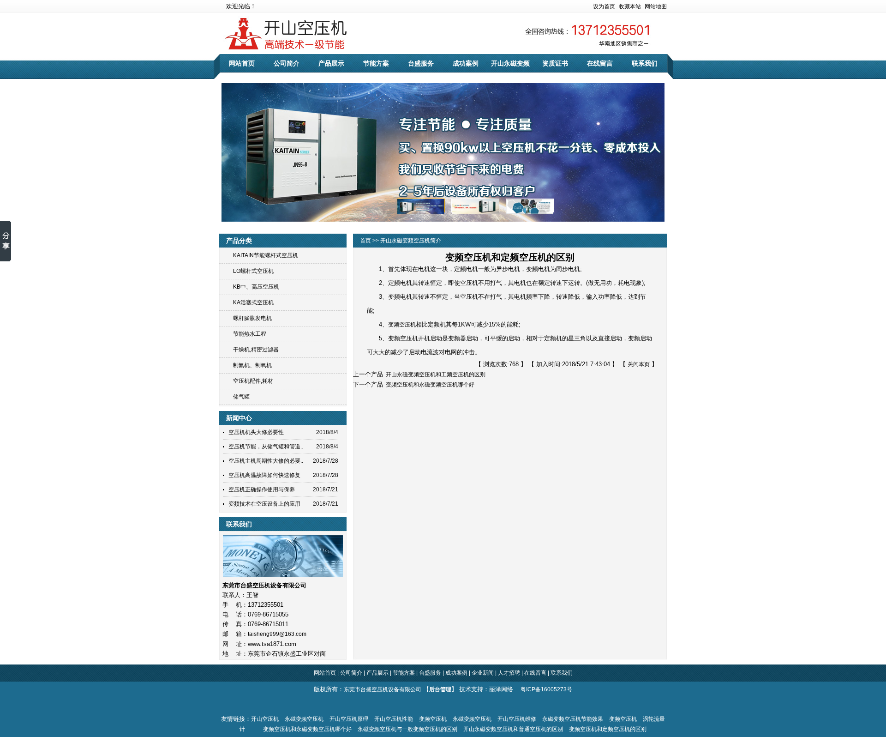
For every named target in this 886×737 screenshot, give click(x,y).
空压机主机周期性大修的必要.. (265, 461)
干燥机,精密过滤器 (256, 349)
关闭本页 (639, 364)
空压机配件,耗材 (253, 381)
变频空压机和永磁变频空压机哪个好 (428, 384)
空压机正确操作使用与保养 (261, 489)
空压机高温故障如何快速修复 (264, 475)
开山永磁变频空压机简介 (410, 240)
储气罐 (241, 396)
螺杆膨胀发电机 (252, 318)
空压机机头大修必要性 (256, 432)
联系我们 (645, 63)
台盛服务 (421, 63)
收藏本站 (630, 6)
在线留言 (600, 63)
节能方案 (376, 63)
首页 (366, 240)
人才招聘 (509, 673)
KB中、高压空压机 (256, 287)
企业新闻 (482, 673)
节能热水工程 (249, 334)
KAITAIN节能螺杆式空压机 (265, 255)
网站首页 (242, 63)
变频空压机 (402, 324)
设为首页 (604, 6)
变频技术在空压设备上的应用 (264, 504)
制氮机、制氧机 (252, 365)
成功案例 (466, 63)
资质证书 (555, 63)
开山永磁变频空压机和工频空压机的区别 (434, 374)
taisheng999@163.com (277, 634)
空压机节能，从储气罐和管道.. (265, 446)
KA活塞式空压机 (253, 302)
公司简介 (286, 63)
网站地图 (656, 6)
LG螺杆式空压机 (253, 271)
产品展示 (331, 63)
